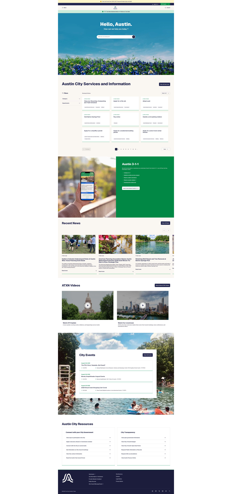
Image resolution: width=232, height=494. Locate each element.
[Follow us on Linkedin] (162, 491)
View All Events (148, 355)
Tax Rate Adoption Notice (113, 11)
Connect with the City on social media (76, 445)
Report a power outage (129, 180)
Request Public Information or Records (131, 449)
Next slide (168, 230)
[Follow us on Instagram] (156, 491)
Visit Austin (91, 474)
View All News (165, 223)
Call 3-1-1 (156, 4)
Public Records (92, 481)
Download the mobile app (130, 182)
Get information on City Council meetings (77, 449)
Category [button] (64, 98)
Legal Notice (119, 478)
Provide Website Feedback (95, 479)
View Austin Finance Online (128, 458)
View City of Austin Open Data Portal (131, 445)
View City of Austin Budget (128, 441)
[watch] (87, 305)
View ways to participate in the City (75, 437)
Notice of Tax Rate (125, 11)
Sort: (163, 93)
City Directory (119, 474)
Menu (65, 7)
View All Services (164, 84)
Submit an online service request (131, 175)
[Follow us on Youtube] (166, 491)
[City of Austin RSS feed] (169, 491)
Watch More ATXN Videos (162, 285)
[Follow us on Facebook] (152, 491)
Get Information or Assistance (96, 476)
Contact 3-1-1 (127, 172)
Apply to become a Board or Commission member (79, 441)
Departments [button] (65, 103)
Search (168, 7)
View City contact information (74, 454)
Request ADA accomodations (129, 454)
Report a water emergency (130, 177)
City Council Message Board (95, 484)
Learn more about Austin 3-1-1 (131, 188)
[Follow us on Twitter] (159, 491)
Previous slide (164, 230)
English (164, 4)
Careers (118, 476)
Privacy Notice (119, 481)
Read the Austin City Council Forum (75, 458)
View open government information (130, 437)
